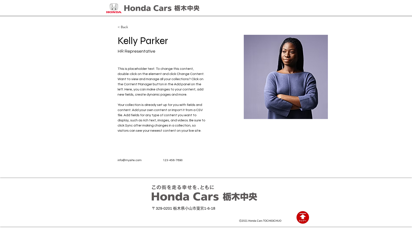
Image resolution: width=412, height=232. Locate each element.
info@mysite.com (130, 160)
